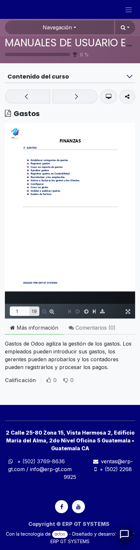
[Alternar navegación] (128, 9)
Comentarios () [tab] (95, 327)
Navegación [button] (57, 27)
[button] (125, 27)
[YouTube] (78, 506)
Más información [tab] (36, 327)
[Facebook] (61, 506)
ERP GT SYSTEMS (70, 541)
